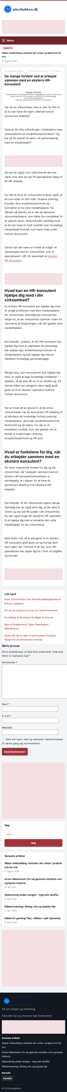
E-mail (6, 715)
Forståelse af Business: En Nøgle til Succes (29, 617)
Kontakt (7, 1078)
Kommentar (9, 662)
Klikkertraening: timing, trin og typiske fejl (30, 906)
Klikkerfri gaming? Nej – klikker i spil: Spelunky (33, 918)
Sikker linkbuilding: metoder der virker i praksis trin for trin (31, 55)
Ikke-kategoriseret (38, 71)
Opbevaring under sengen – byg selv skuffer (32, 894)
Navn (6, 704)
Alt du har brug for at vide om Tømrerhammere (31, 610)
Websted (7, 727)
